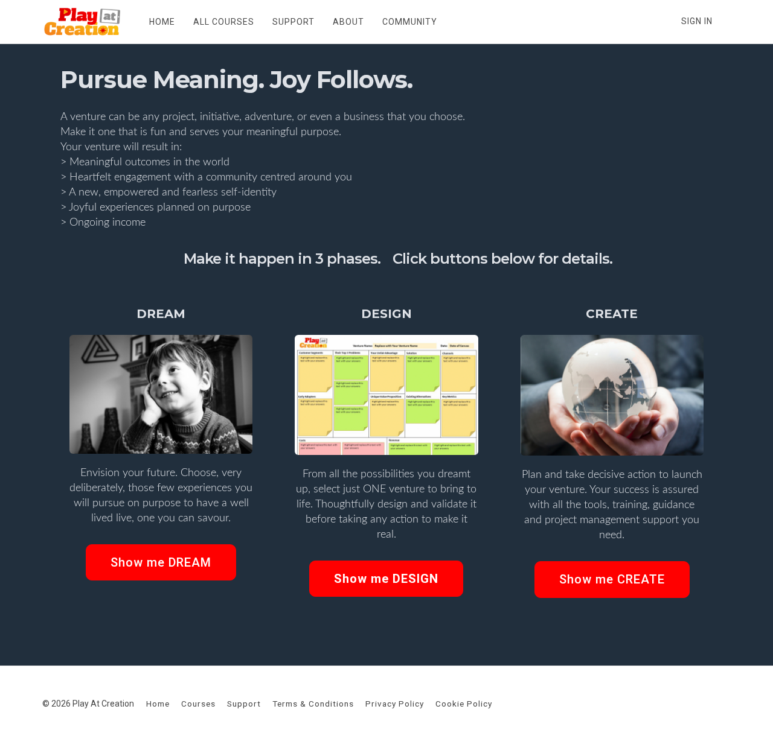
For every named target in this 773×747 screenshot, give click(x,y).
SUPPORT (293, 22)
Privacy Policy (394, 703)
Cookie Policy (463, 703)
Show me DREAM (161, 562)
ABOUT (348, 22)
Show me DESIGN (386, 578)
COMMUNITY (409, 22)
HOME (162, 22)
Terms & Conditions (313, 703)
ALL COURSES (223, 22)
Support (244, 703)
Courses (198, 703)
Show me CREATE (612, 579)
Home (158, 703)
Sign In (697, 21)
